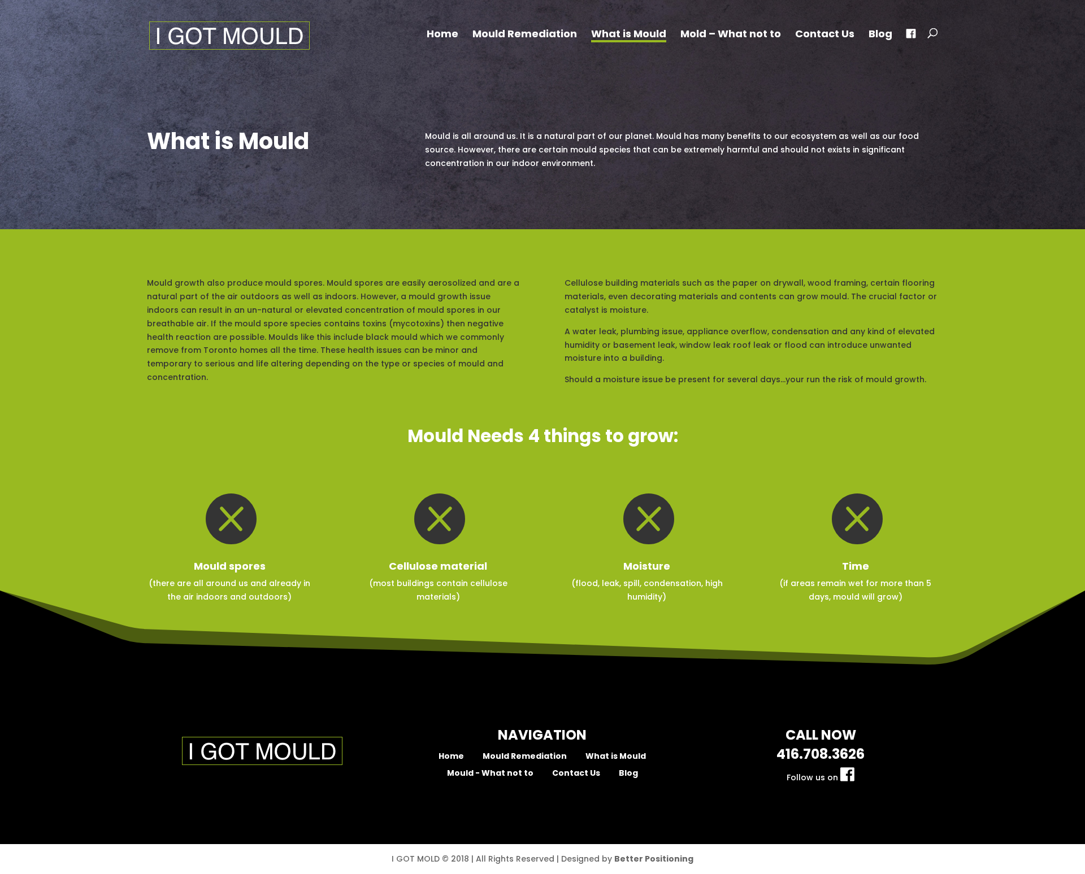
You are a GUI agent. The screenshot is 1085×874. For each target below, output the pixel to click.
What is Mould (628, 35)
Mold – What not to (730, 35)
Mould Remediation (524, 35)
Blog (880, 35)
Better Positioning (653, 858)
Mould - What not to (490, 773)
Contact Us (824, 35)
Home (442, 35)
